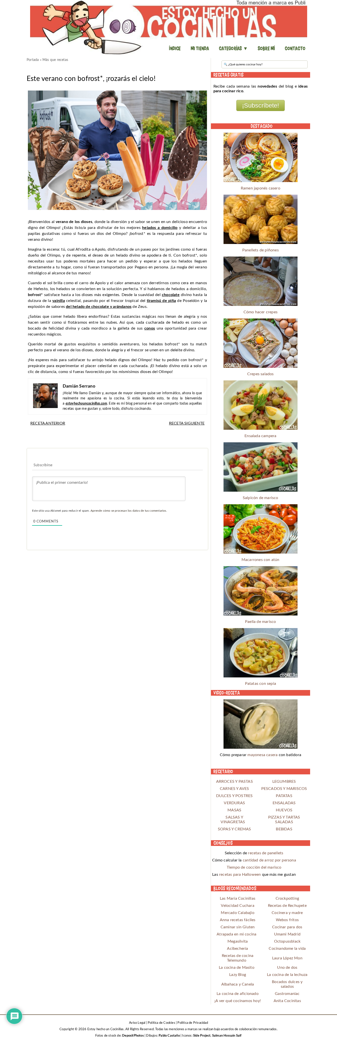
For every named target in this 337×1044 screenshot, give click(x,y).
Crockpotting (287, 898)
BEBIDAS (284, 829)
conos (149, 328)
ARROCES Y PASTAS (234, 781)
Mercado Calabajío (237, 913)
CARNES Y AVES (234, 789)
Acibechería (237, 949)
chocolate (171, 295)
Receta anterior (47, 423)
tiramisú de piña (161, 301)
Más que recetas (55, 60)
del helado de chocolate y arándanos (98, 307)
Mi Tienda (200, 48)
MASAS (234, 810)
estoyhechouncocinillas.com (86, 403)
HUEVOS (284, 810)
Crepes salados (260, 374)
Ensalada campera (260, 436)
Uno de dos (287, 967)
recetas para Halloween (240, 874)
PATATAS (284, 796)
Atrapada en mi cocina (236, 934)
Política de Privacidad (192, 1023)
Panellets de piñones (260, 250)
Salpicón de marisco (260, 498)
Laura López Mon (287, 958)
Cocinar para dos (287, 927)
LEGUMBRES (284, 781)
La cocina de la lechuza (287, 975)
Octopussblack (287, 941)
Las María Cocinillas (237, 898)
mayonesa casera (262, 755)
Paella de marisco (260, 622)
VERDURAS (234, 803)
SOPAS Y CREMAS (234, 829)
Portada (33, 60)
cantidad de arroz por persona (269, 860)
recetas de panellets (265, 853)
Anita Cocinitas (287, 1001)
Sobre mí (266, 48)
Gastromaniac (287, 994)
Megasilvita (237, 941)
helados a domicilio (159, 228)
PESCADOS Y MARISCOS (284, 789)
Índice (175, 48)
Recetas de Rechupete (287, 906)
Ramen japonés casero (260, 188)
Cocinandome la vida (287, 949)
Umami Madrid (287, 934)
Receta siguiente (187, 423)
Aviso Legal (137, 1023)
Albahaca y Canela (237, 984)
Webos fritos (287, 920)
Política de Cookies (161, 1023)
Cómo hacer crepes (260, 312)
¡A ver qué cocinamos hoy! (237, 1001)
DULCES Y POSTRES (234, 796)
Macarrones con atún (261, 560)
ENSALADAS (284, 803)
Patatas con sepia (260, 684)
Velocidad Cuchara (237, 906)
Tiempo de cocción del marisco (254, 867)
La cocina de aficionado (238, 994)
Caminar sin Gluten (238, 927)
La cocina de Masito (236, 967)
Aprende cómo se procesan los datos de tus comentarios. (129, 510)
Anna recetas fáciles (238, 920)
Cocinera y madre (287, 913)
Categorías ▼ (233, 48)
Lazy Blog (237, 975)
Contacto (295, 48)
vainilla (58, 301)
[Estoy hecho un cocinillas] (168, 27)
